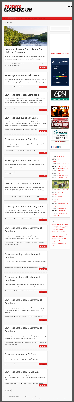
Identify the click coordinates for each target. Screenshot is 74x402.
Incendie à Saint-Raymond (57, 229)
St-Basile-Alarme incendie (62, 168)
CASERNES (19, 18)
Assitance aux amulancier (32, 172)
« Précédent (8, 390)
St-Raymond (35, 129)
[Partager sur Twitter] (53, 147)
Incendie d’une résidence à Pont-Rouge (60, 224)
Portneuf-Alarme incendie (62, 208)
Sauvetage (40, 63)
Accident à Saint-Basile (56, 233)
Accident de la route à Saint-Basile (59, 247)
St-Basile (11, 65)
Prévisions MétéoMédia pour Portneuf (60, 53)
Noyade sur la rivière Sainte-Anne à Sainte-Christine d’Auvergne (25, 51)
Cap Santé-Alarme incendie (62, 175)
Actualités (24, 63)
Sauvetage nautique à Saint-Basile (21, 117)
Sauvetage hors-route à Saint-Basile (22, 75)
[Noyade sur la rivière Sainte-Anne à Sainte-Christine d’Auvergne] (25, 36)
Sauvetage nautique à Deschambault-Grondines (23, 256)
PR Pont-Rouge (35, 383)
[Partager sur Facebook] (51, 147)
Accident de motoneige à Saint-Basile (23, 183)
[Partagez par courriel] (60, 147)
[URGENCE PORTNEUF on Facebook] (65, 6)
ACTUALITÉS (12, 18)
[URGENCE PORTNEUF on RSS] (71, 6)
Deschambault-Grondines (32, 267)
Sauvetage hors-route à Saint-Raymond (24, 206)
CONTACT (45, 18)
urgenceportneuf (9, 63)
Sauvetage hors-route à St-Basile (20, 354)
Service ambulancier (36, 218)
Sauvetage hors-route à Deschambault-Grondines (24, 229)
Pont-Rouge (26, 86)
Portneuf (39, 267)
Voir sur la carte (57, 82)
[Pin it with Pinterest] (56, 147)
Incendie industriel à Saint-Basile (58, 231)
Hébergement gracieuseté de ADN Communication (62, 398)
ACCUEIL (5, 18)
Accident (24, 172)
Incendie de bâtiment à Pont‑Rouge (59, 238)
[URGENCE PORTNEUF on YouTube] (69, 6)
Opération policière (33, 63)
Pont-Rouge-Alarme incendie (63, 166)
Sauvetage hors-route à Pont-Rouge (22, 371)
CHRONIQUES (26, 18)
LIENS (40, 18)
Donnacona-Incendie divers (62, 203)
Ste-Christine (16, 65)
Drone (28, 63)
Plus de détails (43, 67)
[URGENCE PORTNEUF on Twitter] (67, 6)
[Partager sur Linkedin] (58, 147)
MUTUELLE (34, 18)
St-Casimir (16, 244)
